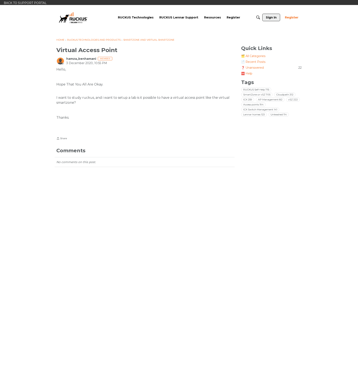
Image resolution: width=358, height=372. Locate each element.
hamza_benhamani (81, 59)
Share (61, 139)
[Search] (258, 17)
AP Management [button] (270, 99)
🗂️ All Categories (253, 56)
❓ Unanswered (271, 68)
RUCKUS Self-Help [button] (256, 89)
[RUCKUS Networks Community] (73, 17)
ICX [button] (247, 99)
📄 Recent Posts (253, 62)
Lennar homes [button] (254, 114)
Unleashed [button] (279, 114)
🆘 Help (246, 73)
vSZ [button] (293, 99)
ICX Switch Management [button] (260, 109)
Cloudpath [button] (284, 94)
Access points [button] (253, 104)
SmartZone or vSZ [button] (256, 94)
